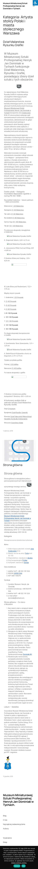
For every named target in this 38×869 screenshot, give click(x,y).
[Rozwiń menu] (34, 6)
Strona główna (12, 465)
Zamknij (16, 866)
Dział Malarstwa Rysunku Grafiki (13, 43)
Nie (23, 866)
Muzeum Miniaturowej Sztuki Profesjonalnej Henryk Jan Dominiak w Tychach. (15, 6)
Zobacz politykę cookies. (19, 863)
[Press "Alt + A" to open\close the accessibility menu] (35, 2)
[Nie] (35, 857)
